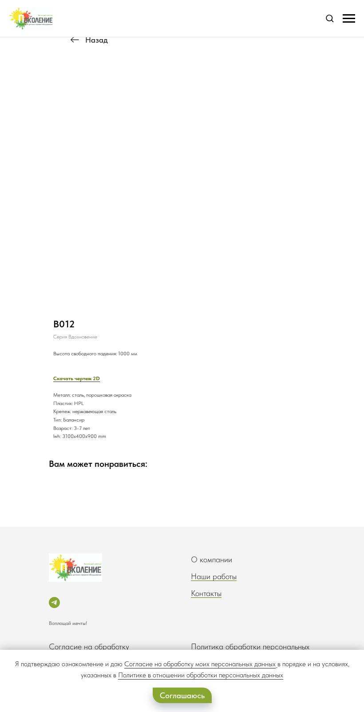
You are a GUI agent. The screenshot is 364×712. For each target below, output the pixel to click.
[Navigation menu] (349, 18)
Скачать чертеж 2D (76, 378)
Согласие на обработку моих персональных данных (200, 664)
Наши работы (214, 576)
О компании (211, 559)
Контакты (206, 593)
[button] (329, 18)
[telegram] (54, 602)
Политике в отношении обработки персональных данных (200, 675)
